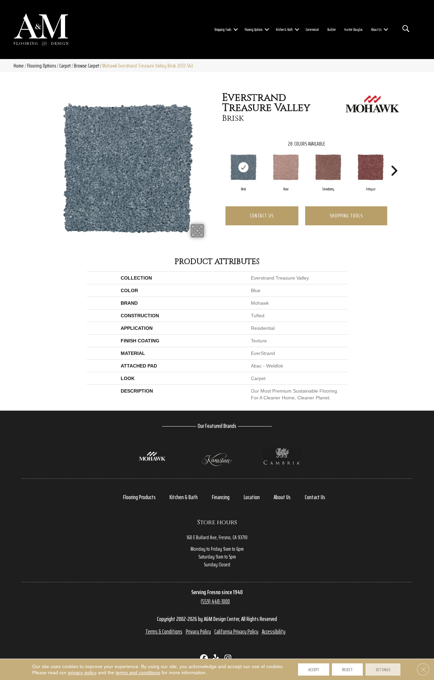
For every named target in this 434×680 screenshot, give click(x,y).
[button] (235, 29)
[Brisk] (243, 167)
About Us (376, 29)
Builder (331, 29)
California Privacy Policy (236, 631)
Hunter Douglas (353, 29)
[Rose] (286, 167)
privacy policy (82, 672)
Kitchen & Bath (284, 29)
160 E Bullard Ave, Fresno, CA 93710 (217, 537)
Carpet (65, 65)
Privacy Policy (198, 631)
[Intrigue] (371, 167)
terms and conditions (138, 672)
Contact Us (262, 215)
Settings (383, 669)
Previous (219, 160)
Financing (221, 497)
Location (252, 497)
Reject (347, 669)
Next (394, 160)
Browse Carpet (86, 65)
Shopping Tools (222, 29)
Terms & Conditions (163, 631)
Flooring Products (139, 497)
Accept (313, 669)
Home (19, 65)
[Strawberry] (328, 167)
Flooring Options (253, 29)
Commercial (312, 29)
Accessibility (273, 631)
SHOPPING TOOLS (346, 215)
